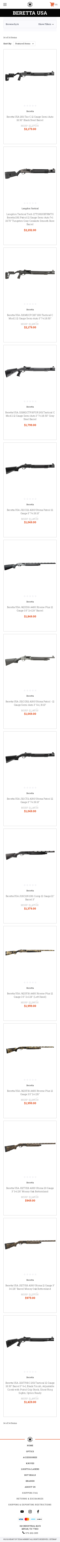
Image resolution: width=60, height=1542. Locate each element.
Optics (30, 1451)
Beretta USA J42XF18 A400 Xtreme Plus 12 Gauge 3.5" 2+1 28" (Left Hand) (30, 995)
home (30, 1445)
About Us (30, 1487)
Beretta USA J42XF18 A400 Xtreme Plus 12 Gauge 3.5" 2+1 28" (30, 1092)
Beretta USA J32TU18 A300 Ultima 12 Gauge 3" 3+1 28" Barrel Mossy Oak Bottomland (30, 1287)
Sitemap (52, 1539)
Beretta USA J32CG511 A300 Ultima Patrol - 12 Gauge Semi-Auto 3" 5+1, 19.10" (30, 703)
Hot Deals (30, 1475)
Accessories (30, 1457)
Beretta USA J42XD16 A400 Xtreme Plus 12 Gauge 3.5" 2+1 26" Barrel (30, 609)
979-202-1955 (31, 1533)
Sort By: (7, 43)
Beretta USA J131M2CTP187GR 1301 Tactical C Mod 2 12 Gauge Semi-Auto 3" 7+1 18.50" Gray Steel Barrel (30, 416)
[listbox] (24, 43)
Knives (30, 1463)
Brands (30, 1481)
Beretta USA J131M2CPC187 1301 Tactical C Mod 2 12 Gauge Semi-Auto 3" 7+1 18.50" (30, 317)
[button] (30, 24)
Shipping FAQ (30, 1493)
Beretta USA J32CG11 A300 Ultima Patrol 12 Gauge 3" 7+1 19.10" (30, 511)
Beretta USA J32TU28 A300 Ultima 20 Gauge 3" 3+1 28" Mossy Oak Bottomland (30, 1190)
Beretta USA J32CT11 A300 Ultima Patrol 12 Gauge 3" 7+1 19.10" (30, 800)
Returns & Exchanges (30, 1498)
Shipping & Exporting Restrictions (30, 1504)
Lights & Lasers (30, 1469)
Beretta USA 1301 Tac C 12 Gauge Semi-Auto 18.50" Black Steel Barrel (30, 118)
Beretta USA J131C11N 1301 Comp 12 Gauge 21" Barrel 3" (30, 898)
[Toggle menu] (8, 4)
